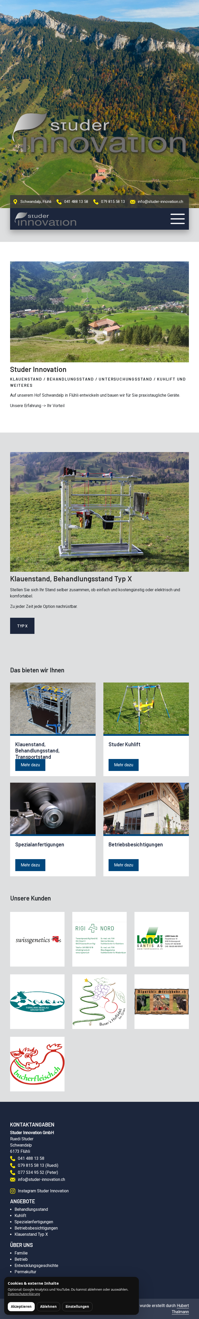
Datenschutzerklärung (24, 1294)
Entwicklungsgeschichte (36, 1265)
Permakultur (25, 1271)
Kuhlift (20, 1215)
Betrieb (21, 1259)
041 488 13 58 (76, 201)
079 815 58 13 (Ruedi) (38, 1165)
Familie (21, 1253)
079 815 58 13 (113, 201)
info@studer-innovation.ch (160, 201)
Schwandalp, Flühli (35, 201)
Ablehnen (48, 1306)
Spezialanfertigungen (34, 1221)
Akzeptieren (21, 1306)
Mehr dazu (30, 764)
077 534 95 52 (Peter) (38, 1172)
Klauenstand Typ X (31, 1234)
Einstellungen (77, 1306)
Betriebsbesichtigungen (36, 1228)
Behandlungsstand (31, 1209)
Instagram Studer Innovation (43, 1190)
